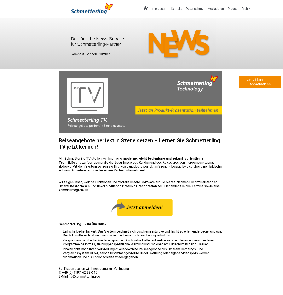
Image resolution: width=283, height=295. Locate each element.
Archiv (246, 8)
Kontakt (176, 8)
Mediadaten (216, 8)
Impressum (159, 8)
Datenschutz (195, 8)
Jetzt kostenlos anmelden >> (260, 82)
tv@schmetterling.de (84, 276)
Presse (232, 8)
